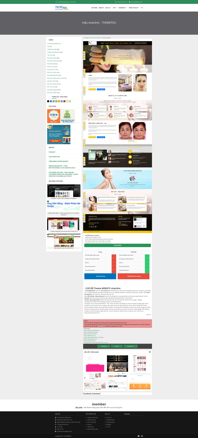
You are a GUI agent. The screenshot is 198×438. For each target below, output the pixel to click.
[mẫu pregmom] (95, 363)
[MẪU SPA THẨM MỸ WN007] (95, 381)
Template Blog (133, 7)
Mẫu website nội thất (90, 334)
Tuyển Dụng (90, 427)
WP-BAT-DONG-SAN (53, 61)
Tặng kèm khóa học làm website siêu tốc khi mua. (98, 243)
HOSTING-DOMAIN (52, 43)
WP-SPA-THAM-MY (95, 38)
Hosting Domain (110, 422)
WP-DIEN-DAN (51, 64)
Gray (54, 101)
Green (56, 101)
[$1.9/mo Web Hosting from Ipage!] (61, 116)
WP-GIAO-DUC (51, 69)
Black (48, 101)
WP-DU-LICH (51, 67)
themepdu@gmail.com (136, 2)
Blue (51, 101)
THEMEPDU (68, 436)
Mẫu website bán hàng (91, 332)
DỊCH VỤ (107, 7)
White (67, 101)
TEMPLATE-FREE (52, 49)
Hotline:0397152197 (122, 2)
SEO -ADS (108, 417)
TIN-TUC (49, 55)
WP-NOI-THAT (51, 81)
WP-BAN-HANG (51, 58)
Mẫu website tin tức (90, 335)
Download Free (100, 276)
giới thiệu (94, 7)
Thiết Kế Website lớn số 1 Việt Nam (67, 2)
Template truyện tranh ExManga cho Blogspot (63, 198)
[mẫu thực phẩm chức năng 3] (117, 363)
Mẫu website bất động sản (92, 330)
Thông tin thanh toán (92, 417)
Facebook (103, 346)
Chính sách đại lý (91, 420)
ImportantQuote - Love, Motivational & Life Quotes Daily (62, 167)
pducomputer (54, 157)
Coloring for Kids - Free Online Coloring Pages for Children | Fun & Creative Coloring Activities (63, 174)
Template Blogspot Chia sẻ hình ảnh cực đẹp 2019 (63, 231)
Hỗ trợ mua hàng (91, 422)
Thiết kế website (110, 420)
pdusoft (52, 152)
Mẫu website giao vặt (90, 339)
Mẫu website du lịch (90, 341)
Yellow (70, 101)
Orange (59, 101)
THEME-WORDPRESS (53, 52)
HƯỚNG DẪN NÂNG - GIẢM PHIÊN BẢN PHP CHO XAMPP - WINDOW (64, 214)
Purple (62, 101)
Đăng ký (101, 7)
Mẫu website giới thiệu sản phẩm (93, 337)
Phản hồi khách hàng (92, 429)
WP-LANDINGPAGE (52, 75)
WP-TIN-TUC (51, 87)
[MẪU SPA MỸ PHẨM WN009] (140, 363)
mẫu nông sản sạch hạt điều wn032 (63, 248)
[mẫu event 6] (140, 381)
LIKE (48, 46)
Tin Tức (108, 427)
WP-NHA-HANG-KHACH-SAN (55, 78)
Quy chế (89, 424)
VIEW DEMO (117, 245)
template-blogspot (52, 90)
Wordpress (122, 7)
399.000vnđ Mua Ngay (134, 276)
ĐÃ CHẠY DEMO (51, 93)
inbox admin (101, 326)
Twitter (117, 346)
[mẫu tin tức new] (117, 381)
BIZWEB (86, 38)
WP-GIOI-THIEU (51, 72)
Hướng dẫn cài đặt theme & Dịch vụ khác (96, 342)
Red (64, 101)
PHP (114, 7)
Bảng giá (108, 424)
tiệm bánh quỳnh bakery (58, 161)
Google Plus (130, 346)
